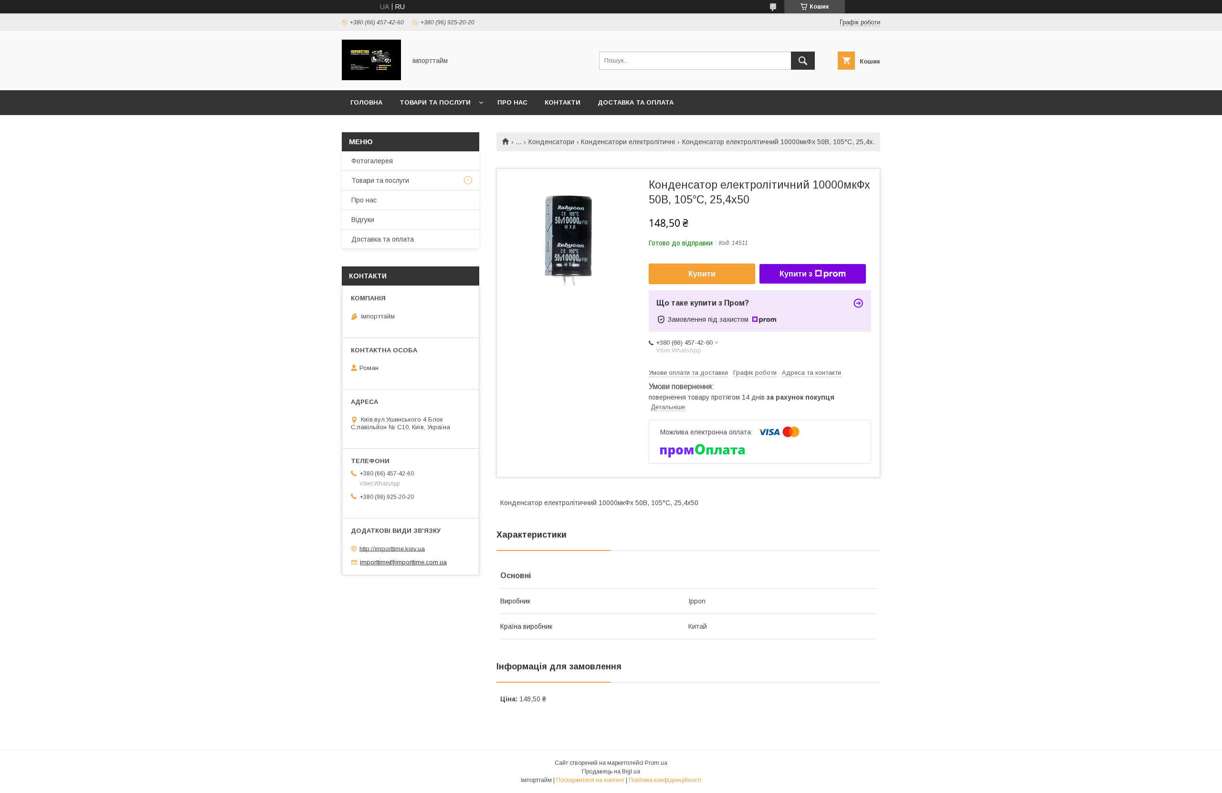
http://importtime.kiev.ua (392, 548)
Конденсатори (551, 142)
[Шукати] (803, 61)
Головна (366, 102)
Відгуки (362, 219)
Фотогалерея (372, 161)
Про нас (512, 102)
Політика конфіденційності (665, 780)
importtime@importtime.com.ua (403, 562)
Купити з (796, 274)
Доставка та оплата (636, 102)
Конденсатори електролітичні (628, 142)
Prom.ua (656, 763)
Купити (702, 274)
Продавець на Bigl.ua (611, 771)
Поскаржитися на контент (590, 780)
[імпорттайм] (371, 78)
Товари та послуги (435, 102)
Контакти (562, 102)
